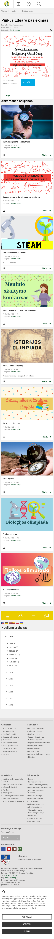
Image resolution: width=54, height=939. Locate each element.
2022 (11, 692)
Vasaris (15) (14, 662)
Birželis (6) (13, 647)
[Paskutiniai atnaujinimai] (29, 4)
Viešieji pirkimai (8, 793)
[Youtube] (9, 849)
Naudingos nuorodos (36, 799)
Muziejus (6, 754)
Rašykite (6, 838)
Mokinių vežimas (34, 748)
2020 (11, 705)
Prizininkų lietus (10, 534)
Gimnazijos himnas (10, 743)
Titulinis (4, 11)
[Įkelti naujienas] (19, 4)
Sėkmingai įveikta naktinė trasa (16, 142)
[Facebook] (3, 849)
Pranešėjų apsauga (35, 796)
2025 (11, 672)
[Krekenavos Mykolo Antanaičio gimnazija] (6, 3)
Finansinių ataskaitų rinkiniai (13, 784)
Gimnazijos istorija (9, 728)
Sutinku (27, 931)
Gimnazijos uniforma (10, 746)
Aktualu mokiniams (35, 807)
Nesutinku (27, 924)
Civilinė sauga (33, 816)
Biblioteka (31, 757)
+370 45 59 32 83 (10, 875)
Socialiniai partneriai (10, 751)
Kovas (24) (13, 658)
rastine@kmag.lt (11, 878)
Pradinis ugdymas (34, 734)
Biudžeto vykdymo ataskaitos (13, 796)
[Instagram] (14, 849)
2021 (11, 698)
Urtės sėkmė (8, 479)
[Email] (20, 849)
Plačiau (45, 155)
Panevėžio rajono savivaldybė (29, 860)
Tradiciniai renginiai (10, 748)
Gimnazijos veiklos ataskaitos (14, 801)
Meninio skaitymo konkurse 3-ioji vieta (19, 310)
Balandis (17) (14, 655)
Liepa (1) (12, 644)
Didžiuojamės (27, 11)
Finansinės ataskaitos (11, 799)
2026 (11, 637)
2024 (11, 679)
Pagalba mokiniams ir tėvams (39, 743)
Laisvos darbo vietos (35, 782)
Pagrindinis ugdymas (36, 728)
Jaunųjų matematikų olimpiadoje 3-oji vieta (21, 197)
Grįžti (8, 95)
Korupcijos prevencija (36, 813)
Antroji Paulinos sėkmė (13, 366)
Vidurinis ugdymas (35, 731)
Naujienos (15, 11)
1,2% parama (33, 801)
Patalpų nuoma (33, 751)
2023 (11, 685)
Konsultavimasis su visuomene (39, 788)
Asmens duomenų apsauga (38, 785)
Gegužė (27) (13, 651)
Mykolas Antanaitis (10, 734)
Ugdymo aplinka (8, 731)
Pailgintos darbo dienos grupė (39, 754)
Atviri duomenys (34, 821)
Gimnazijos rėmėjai (35, 810)
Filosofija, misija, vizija (11, 737)
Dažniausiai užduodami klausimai (36, 792)
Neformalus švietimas (36, 740)
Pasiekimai (7, 740)
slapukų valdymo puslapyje (27, 908)
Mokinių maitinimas (35, 746)
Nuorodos (31, 779)
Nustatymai (27, 917)
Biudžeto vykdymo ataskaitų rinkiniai (13, 780)
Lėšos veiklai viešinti (10, 787)
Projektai (6, 790)
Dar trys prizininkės (11, 423)
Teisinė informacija (35, 819)
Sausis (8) (13, 666)
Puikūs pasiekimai (11, 590)
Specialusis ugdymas (36, 737)
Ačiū (26, 82)
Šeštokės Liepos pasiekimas (15, 253)
